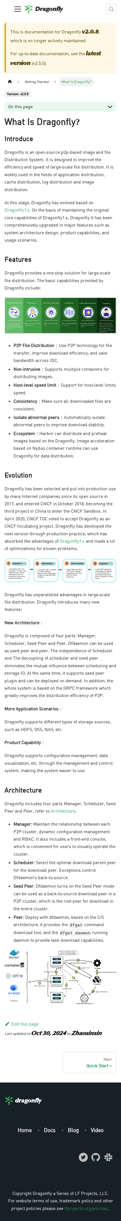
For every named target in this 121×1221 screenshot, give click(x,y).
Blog (74, 1130)
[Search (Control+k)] (111, 9)
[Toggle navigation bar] (18, 9)
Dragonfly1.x (17, 210)
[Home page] (10, 81)
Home (25, 1130)
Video (97, 1130)
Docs (50, 1130)
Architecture (63, 811)
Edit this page (25, 1024)
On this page (20, 106)
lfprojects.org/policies (85, 1208)
